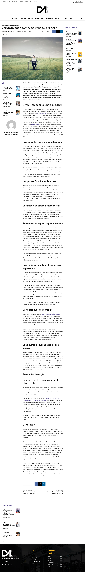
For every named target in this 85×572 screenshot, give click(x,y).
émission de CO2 (41, 113)
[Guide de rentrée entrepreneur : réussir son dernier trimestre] (18, 524)
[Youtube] (82, 1)
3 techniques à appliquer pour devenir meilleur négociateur (8, 104)
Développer (10, 25)
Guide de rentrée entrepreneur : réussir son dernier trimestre (9, 525)
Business (4, 25)
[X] (80, 1)
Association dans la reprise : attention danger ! (9, 112)
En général (16, 25)
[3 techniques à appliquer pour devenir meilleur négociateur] (18, 103)
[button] (81, 18)
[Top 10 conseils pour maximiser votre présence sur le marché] (18, 95)
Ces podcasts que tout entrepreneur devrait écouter (71, 33)
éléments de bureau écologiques (51, 314)
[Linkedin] (78, 1)
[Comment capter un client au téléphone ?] (80, 69)
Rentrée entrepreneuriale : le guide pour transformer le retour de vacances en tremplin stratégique (8, 513)
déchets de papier (36, 124)
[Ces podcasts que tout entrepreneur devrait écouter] (80, 33)
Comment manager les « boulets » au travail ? (29, 492)
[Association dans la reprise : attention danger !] (18, 112)
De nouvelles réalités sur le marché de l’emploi (55, 492)
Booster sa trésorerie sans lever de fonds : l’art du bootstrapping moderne (7, 536)
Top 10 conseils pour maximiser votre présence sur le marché (8, 95)
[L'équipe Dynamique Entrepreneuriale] (11, 125)
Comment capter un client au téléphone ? (71, 70)
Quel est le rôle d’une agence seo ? (8, 87)
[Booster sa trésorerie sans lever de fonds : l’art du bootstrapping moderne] (18, 534)
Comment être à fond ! (71, 54)
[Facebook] (77, 1)
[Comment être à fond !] (80, 54)
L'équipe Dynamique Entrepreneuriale (12, 31)
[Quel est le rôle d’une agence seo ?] (18, 88)
